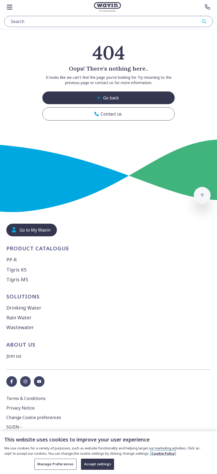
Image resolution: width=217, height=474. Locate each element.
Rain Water (18, 317)
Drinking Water (23, 308)
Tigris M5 (17, 279)
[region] (108, 452)
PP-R (11, 259)
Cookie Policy (163, 453)
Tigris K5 (16, 269)
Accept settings (97, 464)
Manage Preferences (55, 464)
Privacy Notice (20, 408)
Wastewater (20, 327)
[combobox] (108, 21)
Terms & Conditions (26, 398)
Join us (13, 356)
